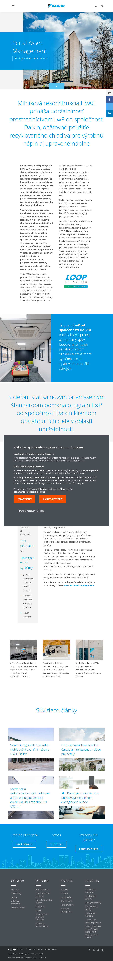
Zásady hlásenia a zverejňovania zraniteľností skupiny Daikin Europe (93, 932)
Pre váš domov (42, 889)
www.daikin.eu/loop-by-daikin (79, 585)
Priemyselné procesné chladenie (41, 917)
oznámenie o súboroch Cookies (29, 491)
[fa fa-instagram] (98, 950)
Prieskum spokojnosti (66, 910)
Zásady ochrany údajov (18, 953)
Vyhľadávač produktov (90, 890)
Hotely (39, 910)
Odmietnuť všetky (52, 499)
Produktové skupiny (90, 897)
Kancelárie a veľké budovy (44, 901)
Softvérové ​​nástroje (90, 914)
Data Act (42, 957)
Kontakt (64, 889)
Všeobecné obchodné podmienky (22, 957)
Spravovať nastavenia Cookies (31, 510)
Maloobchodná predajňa (42, 894)
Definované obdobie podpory (93, 921)
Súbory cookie (51, 949)
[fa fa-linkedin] (102, 950)
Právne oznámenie (34, 949)
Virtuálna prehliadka (15, 902)
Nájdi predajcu (67, 905)
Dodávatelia (66, 897)
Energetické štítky (93, 902)
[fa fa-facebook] (89, 950)
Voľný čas (40, 906)
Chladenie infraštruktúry (42, 925)
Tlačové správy (17, 907)
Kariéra (14, 897)
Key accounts (67, 901)
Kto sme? (15, 889)
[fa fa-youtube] (94, 950)
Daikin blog (16, 893)
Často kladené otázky (91, 908)
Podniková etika (37, 953)
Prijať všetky (25, 499)
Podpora (64, 893)
